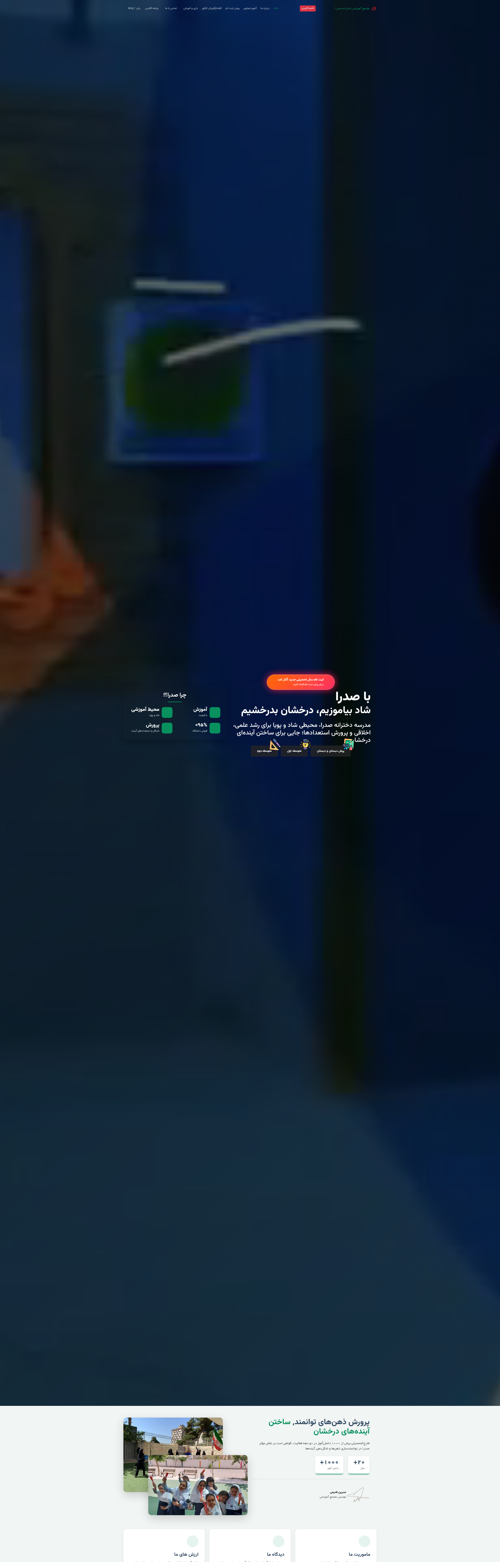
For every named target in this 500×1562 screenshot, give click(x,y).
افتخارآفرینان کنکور (211, 8)
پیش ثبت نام (232, 8)
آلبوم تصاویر (250, 8)
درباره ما (265, 8)
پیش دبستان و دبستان (331, 751)
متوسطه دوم (264, 751)
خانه (275, 8)
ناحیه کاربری (308, 8)
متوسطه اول (294, 751)
